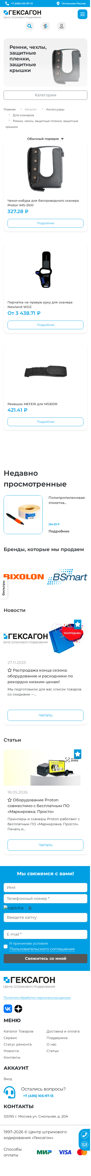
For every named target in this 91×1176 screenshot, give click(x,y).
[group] (45, 514)
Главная (10, 109)
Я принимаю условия (42, 946)
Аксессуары (55, 109)
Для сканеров (23, 115)
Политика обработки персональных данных (37, 997)
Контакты (12, 1057)
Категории (45, 95)
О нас (52, 1044)
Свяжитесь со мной (45, 958)
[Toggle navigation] (82, 14)
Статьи (12, 740)
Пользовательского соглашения (42, 949)
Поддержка (57, 1038)
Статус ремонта (18, 1044)
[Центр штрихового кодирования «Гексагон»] (22, 14)
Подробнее (45, 223)
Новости (14, 610)
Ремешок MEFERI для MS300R (32, 404)
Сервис (10, 1038)
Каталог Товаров (18, 1031)
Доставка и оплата (63, 1031)
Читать (45, 715)
